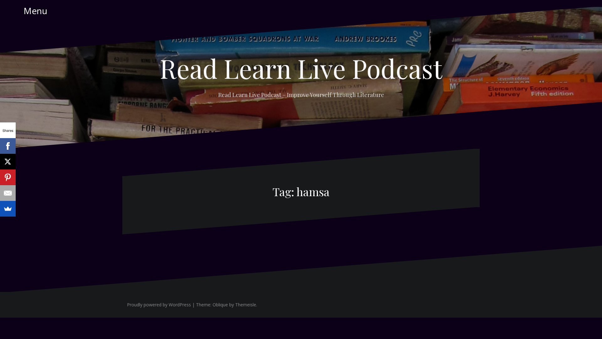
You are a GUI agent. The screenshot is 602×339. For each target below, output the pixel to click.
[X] (8, 162)
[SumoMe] (8, 209)
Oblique (220, 305)
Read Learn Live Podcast (301, 68)
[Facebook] (8, 146)
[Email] (8, 193)
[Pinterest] (8, 177)
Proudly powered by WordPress (159, 305)
